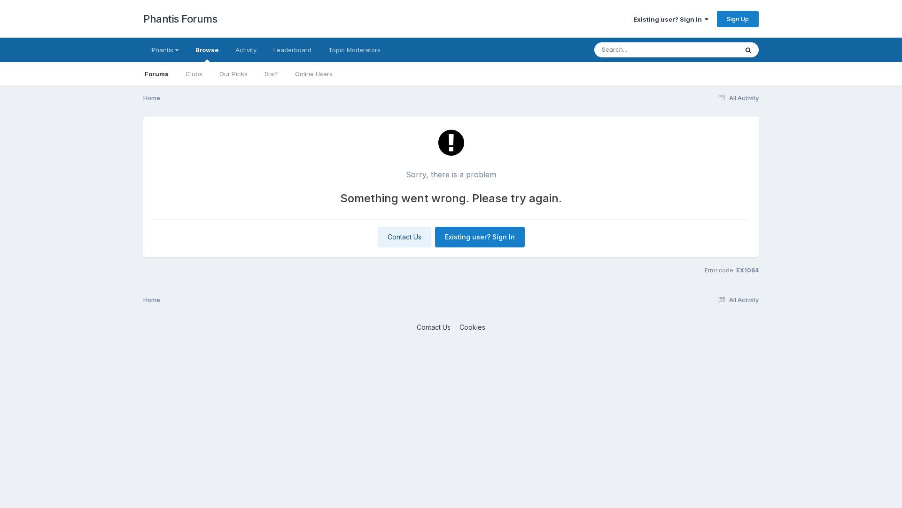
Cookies (472, 327)
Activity (246, 50)
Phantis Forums (180, 19)
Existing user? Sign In (669, 19)
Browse (206, 50)
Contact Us (404, 237)
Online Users (314, 74)
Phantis (163, 50)
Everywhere (708, 49)
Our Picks (233, 74)
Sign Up (738, 19)
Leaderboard (292, 50)
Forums (157, 74)
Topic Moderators (354, 50)
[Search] (748, 49)
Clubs (194, 74)
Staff (271, 74)
